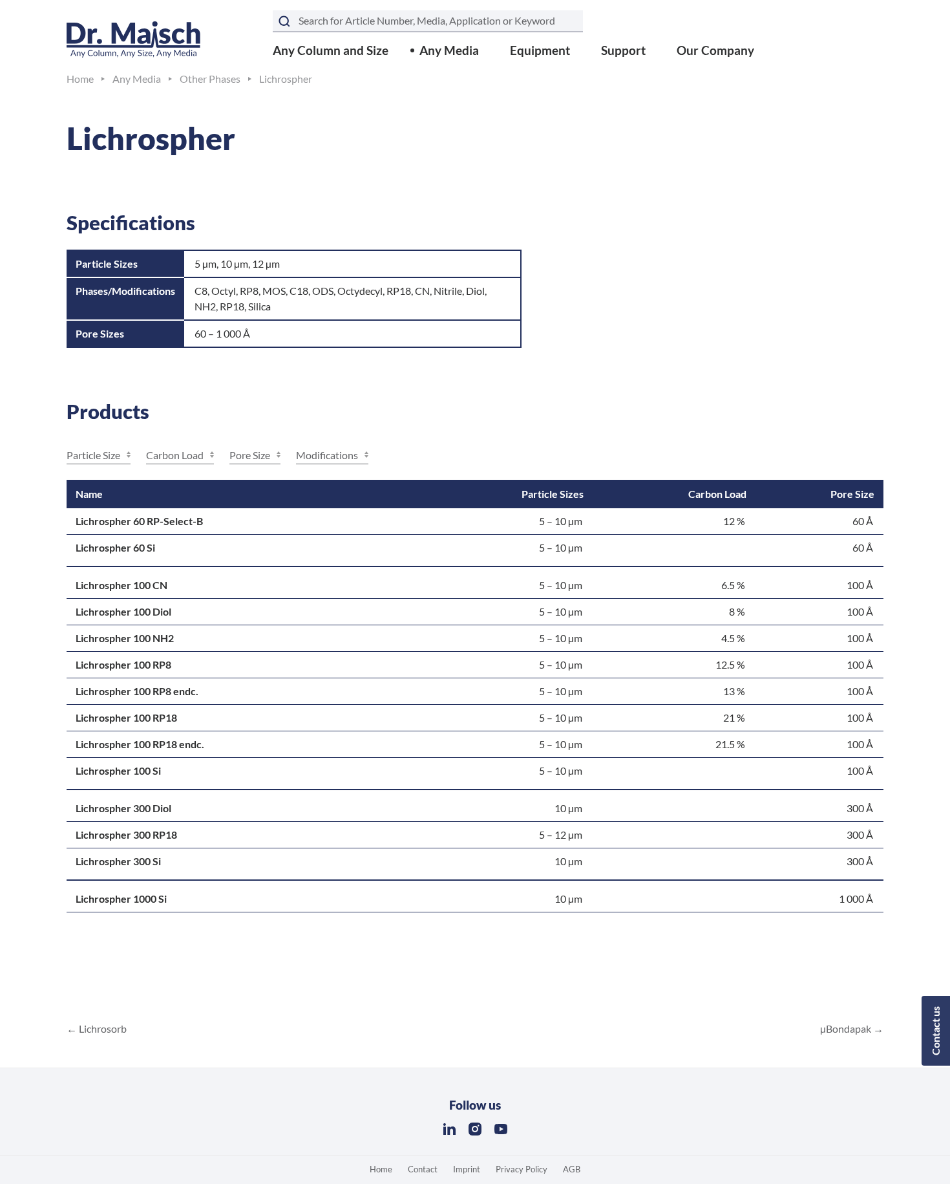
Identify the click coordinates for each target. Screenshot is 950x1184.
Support (623, 50)
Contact (423, 1169)
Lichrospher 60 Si (115, 547)
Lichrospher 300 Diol (123, 808)
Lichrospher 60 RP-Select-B (139, 521)
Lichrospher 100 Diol (123, 611)
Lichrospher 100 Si (118, 770)
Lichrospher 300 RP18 (126, 834)
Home (381, 1169)
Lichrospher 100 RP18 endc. (140, 744)
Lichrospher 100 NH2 (125, 638)
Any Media (449, 50)
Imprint (466, 1169)
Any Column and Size (330, 50)
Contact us (935, 1030)
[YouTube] (501, 1129)
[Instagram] (475, 1129)
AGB (571, 1169)
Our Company (715, 50)
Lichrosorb (102, 1028)
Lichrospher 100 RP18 (126, 717)
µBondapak (846, 1028)
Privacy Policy (521, 1169)
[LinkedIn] (449, 1129)
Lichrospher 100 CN (121, 585)
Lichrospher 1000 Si (121, 898)
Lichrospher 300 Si (118, 861)
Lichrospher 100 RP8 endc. (137, 691)
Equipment (540, 50)
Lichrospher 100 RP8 (123, 664)
